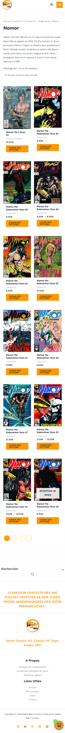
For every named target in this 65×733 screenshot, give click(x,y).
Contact (32, 699)
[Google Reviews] (39, 726)
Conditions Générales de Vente (32, 671)
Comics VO (17, 21)
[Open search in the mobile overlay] (32, 574)
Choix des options (15, 149)
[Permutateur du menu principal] (59, 5)
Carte (32, 695)
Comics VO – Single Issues (38, 21)
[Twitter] (25, 726)
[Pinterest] (47, 726)
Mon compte (32, 691)
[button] (51, 5)
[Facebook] (18, 726)
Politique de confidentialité (32, 667)
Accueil (6, 21)
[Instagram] (32, 726)
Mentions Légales (32, 675)
